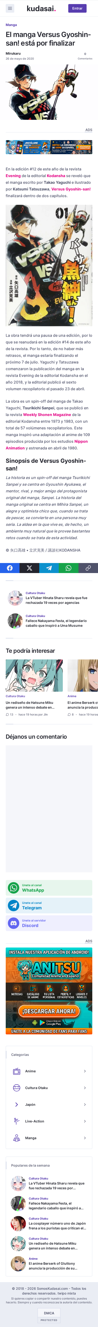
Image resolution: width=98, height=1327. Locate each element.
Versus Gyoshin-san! (71, 189)
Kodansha (56, 175)
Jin (46, 714)
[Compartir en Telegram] (49, 568)
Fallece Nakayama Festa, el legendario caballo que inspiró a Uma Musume (56, 623)
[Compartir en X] (29, 568)
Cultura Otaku (15, 696)
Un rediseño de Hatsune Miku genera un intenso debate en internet (29, 707)
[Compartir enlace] (88, 568)
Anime (72, 696)
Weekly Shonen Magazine (47, 414)
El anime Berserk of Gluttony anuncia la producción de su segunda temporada (52, 1268)
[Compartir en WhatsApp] (68, 568)
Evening (13, 175)
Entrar (77, 8)
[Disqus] (49, 809)
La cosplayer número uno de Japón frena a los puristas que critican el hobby (57, 1228)
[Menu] (10, 8)
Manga (11, 25)
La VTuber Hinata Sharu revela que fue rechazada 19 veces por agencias (56, 600)
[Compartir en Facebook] (10, 568)
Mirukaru (13, 53)
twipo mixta (67, 1293)
